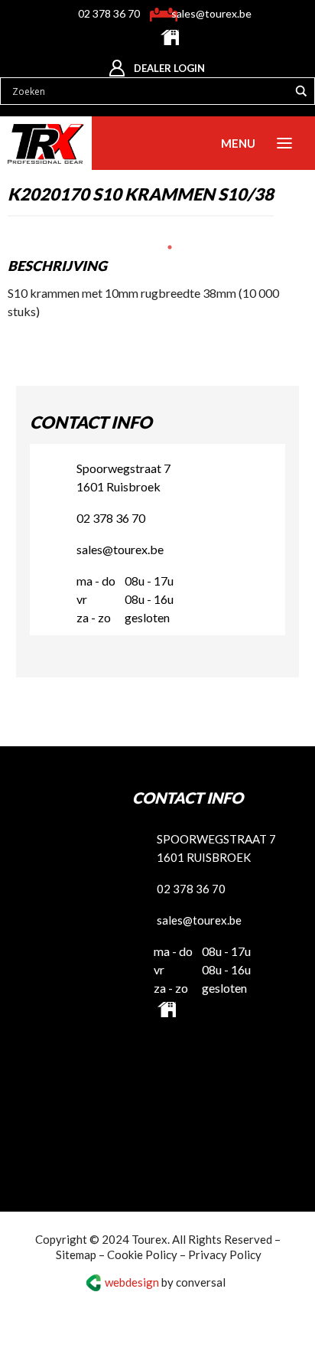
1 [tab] (169, 245)
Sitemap (76, 1251)
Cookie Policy (142, 1251)
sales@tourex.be (210, 13)
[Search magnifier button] (301, 90)
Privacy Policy (224, 1251)
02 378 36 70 (110, 13)
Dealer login (169, 66)
